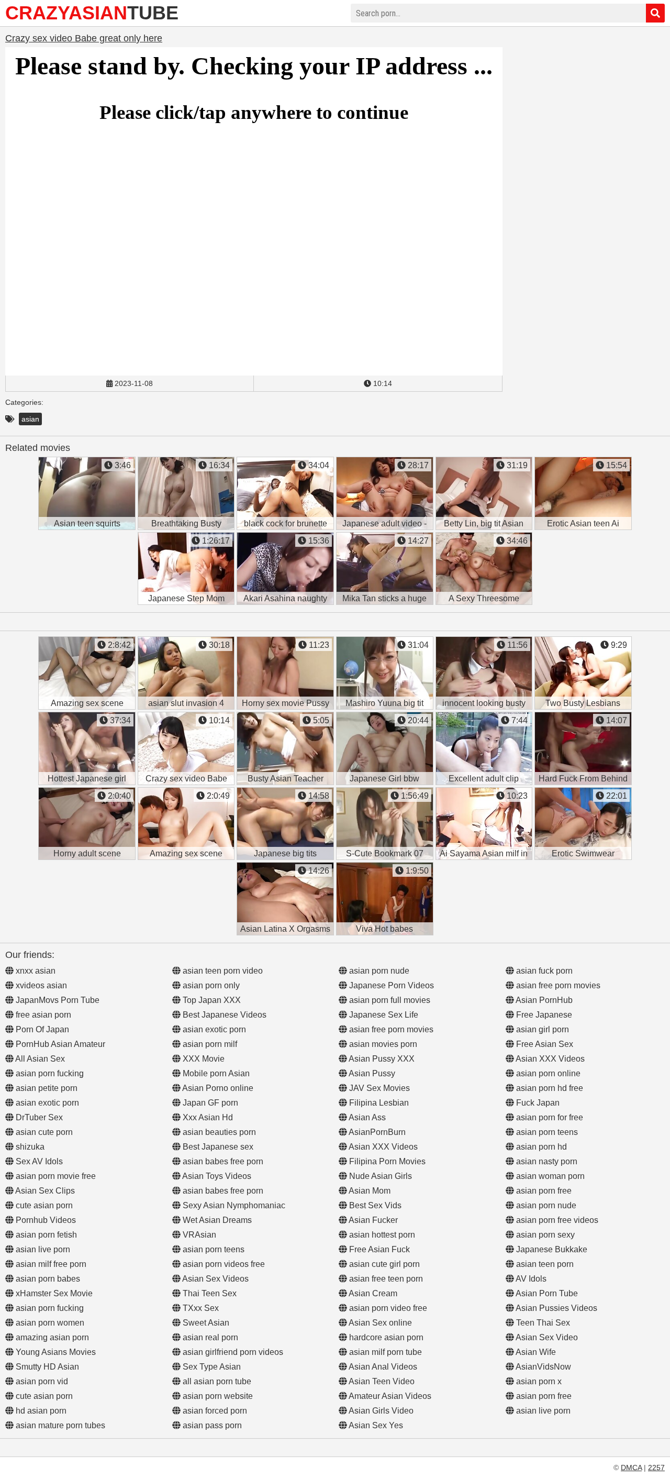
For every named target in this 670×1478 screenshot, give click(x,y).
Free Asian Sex (543, 1044)
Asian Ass (366, 1117)
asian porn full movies (388, 1000)
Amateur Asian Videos (389, 1396)
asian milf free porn (50, 1264)
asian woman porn (549, 1176)
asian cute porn (43, 1132)
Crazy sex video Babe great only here (83, 38)
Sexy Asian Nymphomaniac (233, 1205)
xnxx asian (34, 970)
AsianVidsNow (542, 1366)
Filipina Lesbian (378, 1102)
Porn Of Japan (41, 1029)
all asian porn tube (216, 1381)
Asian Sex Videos (215, 1278)
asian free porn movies (390, 1029)
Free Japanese (543, 1014)
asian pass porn (211, 1425)
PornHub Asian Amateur (59, 1044)
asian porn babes (47, 1278)
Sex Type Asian (211, 1366)
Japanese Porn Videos (390, 985)
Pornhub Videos (45, 1220)
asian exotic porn (46, 1102)
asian (30, 419)
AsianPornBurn (376, 1132)
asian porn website (217, 1396)
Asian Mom (368, 1190)
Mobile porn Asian (215, 1073)
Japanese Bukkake (550, 1249)
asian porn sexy (544, 1234)
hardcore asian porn (385, 1337)
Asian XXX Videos (382, 1146)
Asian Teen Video (381, 1381)
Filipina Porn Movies (386, 1161)
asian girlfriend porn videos (232, 1352)
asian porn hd (540, 1146)
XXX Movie (203, 1058)
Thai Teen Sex (209, 1293)
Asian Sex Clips (44, 1190)
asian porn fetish (45, 1234)
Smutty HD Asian (46, 1366)
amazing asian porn (51, 1337)
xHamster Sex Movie (53, 1293)
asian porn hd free (548, 1088)
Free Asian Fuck (378, 1249)
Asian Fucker (372, 1220)
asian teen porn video (222, 970)
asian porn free (543, 1190)
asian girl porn (541, 1029)
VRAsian (198, 1234)
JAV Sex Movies (378, 1088)
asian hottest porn (381, 1234)
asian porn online (547, 1073)
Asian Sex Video (546, 1337)
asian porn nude (378, 970)
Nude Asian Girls (379, 1176)
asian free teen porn (385, 1278)
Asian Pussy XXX (381, 1058)
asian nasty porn (545, 1161)
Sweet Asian (205, 1322)
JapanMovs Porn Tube (56, 1000)
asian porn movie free (55, 1176)
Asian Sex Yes (375, 1425)
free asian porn (42, 1014)
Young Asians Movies (55, 1352)
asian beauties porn (218, 1132)
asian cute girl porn (383, 1264)
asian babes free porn (222, 1161)
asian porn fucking (49, 1073)
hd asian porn (40, 1410)
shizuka (29, 1146)
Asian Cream (372, 1293)
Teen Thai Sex (542, 1322)
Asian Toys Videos (216, 1176)
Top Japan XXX (211, 1000)
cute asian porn (43, 1205)
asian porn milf (209, 1044)
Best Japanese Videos (223, 1014)
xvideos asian (40, 985)
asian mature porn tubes (59, 1425)
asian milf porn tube (384, 1352)
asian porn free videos (556, 1220)
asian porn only (210, 985)
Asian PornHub (543, 1000)
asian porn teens (212, 1249)
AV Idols (530, 1278)
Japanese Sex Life (382, 1014)
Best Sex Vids (374, 1205)
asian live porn (42, 1249)
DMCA (631, 1467)
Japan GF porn (209, 1102)
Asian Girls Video (380, 1410)
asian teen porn (544, 1264)
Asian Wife (535, 1352)
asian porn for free (548, 1117)
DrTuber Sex (38, 1117)
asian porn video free (387, 1308)
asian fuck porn (543, 970)
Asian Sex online (379, 1322)
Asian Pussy (371, 1073)
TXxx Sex (200, 1308)
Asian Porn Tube (546, 1293)
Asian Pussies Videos (555, 1308)
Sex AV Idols (38, 1161)
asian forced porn (214, 1410)
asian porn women (49, 1322)
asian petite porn (45, 1088)
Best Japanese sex (217, 1146)
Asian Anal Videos (382, 1366)
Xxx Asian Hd (207, 1117)
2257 (656, 1467)
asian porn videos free (223, 1264)
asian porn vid (41, 1381)
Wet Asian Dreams (216, 1220)
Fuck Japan (537, 1102)
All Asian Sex (39, 1058)
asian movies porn (382, 1044)
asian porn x (538, 1381)
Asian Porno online (217, 1088)
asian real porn (209, 1337)
